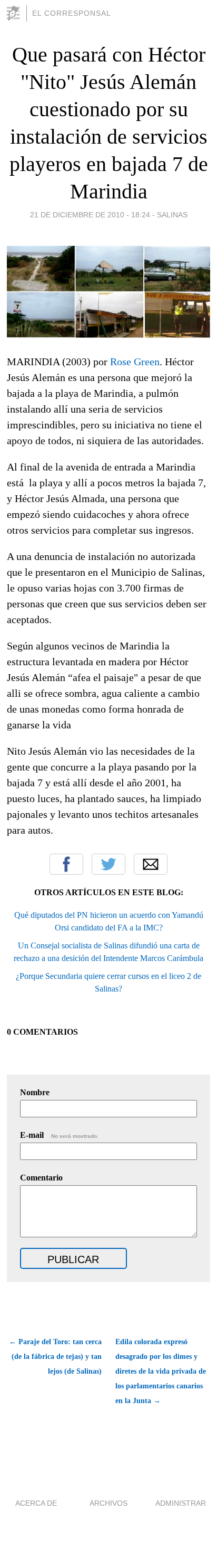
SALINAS (172, 215)
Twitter (108, 864)
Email (150, 864)
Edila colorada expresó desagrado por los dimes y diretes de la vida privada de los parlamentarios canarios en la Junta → (160, 1371)
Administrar (180, 1503)
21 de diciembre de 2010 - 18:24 (90, 215)
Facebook (66, 864)
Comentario (41, 1177)
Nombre (35, 1092)
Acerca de (36, 1503)
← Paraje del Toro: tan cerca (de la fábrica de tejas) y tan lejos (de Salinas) (55, 1356)
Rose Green (135, 361)
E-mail (59, 1134)
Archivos (108, 1503)
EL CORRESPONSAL (71, 13)
